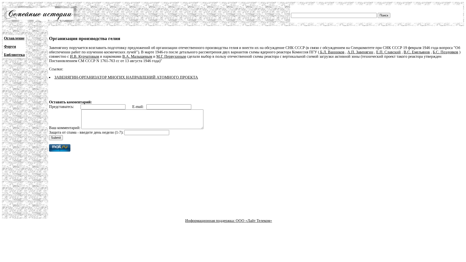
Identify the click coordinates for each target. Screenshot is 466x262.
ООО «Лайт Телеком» (254, 221)
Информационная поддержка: (210, 221)
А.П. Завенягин (360, 52)
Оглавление (14, 38)
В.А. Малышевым (137, 56)
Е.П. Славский (388, 52)
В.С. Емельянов (417, 52)
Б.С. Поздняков (445, 52)
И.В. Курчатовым (84, 56)
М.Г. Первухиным (171, 56)
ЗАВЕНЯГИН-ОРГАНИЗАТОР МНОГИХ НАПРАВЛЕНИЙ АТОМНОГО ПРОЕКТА (126, 77)
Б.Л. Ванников (331, 52)
